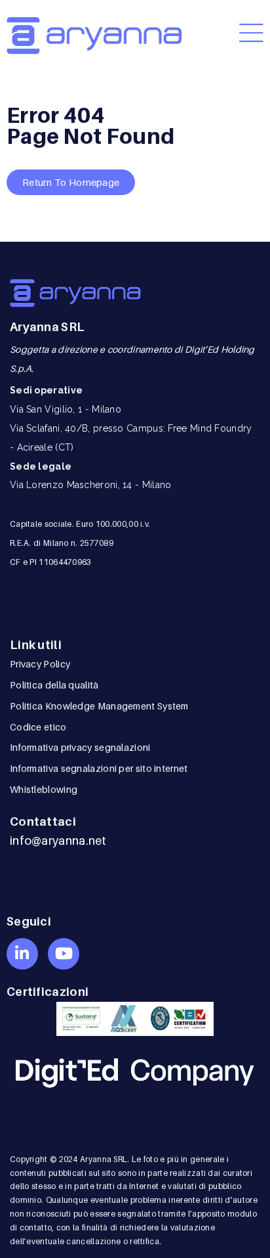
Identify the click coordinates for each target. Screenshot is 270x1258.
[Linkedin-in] (22, 954)
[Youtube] (63, 954)
